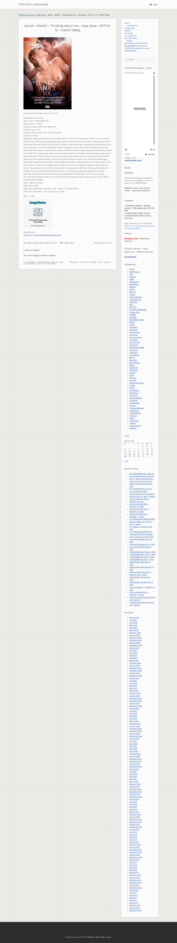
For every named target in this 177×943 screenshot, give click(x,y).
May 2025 (133, 655)
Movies (129, 40)
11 (152, 448)
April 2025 (133, 658)
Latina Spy (133, 352)
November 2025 (135, 640)
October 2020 (134, 794)
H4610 (131, 325)
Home (126, 23)
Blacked (132, 287)
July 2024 (133, 680)
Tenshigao (133, 400)
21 (134, 453)
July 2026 (133, 620)
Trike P (132, 418)
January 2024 (134, 696)
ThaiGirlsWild (134, 403)
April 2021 (133, 779)
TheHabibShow (135, 413)
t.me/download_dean (133, 160)
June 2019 (133, 834)
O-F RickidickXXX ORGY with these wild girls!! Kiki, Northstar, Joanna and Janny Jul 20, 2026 (141, 534)
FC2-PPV (133, 307)
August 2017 (134, 890)
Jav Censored (132, 25)
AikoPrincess (134, 272)
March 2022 (134, 751)
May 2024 (133, 685)
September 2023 (135, 706)
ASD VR (132, 277)
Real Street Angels (136, 383)
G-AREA (132, 314)
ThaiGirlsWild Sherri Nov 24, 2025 (142, 552)
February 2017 (135, 905)
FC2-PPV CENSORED (137, 309)
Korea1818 (133, 350)
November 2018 (135, 852)
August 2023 (134, 708)
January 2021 (134, 786)
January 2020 (134, 817)
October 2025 (134, 643)
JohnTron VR (134, 342)
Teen (55, 243)
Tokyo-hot (133, 415)
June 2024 (133, 683)
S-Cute (132, 388)
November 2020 (135, 791)
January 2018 (134, 877)
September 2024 (135, 675)
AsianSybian (134, 282)
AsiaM (131, 279)
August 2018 (134, 860)
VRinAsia (132, 428)
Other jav (132, 378)
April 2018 (133, 870)
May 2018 (133, 867)
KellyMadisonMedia (136, 347)
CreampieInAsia (135, 297)
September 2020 (135, 797)
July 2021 (133, 771)
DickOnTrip (133, 302)
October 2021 (134, 764)
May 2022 (133, 746)
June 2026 (133, 622)
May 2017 (133, 897)
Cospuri (132, 294)
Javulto (108, 937)
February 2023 (135, 723)
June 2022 (133, 744)
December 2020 (135, 789)
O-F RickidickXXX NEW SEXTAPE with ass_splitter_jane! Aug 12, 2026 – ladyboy (142, 521)
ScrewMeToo (134, 390)
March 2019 (134, 842)
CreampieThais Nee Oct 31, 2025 (142, 544)
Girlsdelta (133, 317)
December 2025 (135, 638)
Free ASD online (130, 38)
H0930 (131, 322)
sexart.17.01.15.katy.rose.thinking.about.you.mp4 (42, 235)
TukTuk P (133, 423)
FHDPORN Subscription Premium (137, 48)
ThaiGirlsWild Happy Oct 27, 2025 (142, 554)
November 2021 (135, 761)
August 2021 (134, 769)
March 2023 (134, 721)
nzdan (131, 375)
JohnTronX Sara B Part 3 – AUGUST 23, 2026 (139, 510)
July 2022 (133, 741)
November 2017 (135, 882)
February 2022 (135, 754)
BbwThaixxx (134, 284)
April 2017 (133, 900)
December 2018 (135, 850)
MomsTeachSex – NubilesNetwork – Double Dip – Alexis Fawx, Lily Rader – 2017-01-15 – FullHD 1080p (43, 263)
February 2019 (135, 844)
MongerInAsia (134, 362)
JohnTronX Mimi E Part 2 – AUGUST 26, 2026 (139, 500)
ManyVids (133, 360)
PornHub (132, 380)
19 (125, 453)
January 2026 (134, 635)
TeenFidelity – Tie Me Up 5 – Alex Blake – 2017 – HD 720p (89, 262)
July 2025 (133, 650)
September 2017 (135, 887)
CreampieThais (135, 299)
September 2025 (135, 645)
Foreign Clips (41, 15)
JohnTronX (133, 345)
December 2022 (135, 728)
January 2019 (134, 847)
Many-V (132, 357)
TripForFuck (134, 420)
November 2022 (135, 731)
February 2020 (135, 814)
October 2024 (134, 673)
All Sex (29, 243)
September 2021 (135, 766)
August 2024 (134, 678)
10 (147, 448)
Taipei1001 (133, 395)
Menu (155, 4)
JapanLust (133, 330)
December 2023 (135, 698)
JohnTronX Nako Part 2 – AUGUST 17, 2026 (139, 593)
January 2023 (134, 726)
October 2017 (134, 885)
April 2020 (133, 809)
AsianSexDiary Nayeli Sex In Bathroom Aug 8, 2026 (140, 573)
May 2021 (133, 776)
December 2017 (135, 880)
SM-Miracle (133, 393)
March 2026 (134, 630)
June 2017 (133, 895)
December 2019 (135, 819)
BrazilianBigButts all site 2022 (135, 45)
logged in (36, 255)
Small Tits (48, 243)
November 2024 (135, 670)
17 (147, 451)
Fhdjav (102, 937)
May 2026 (133, 625)
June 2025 (133, 653)
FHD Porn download (33, 4)
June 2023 (133, 713)
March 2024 (134, 691)
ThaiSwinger (134, 410)
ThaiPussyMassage (136, 408)
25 (152, 453)
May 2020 (133, 807)
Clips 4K (127, 30)
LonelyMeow (134, 355)
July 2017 (133, 892)
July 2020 (133, 802)
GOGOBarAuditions (136, 319)
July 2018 (133, 862)
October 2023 (134, 703)
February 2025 (135, 663)
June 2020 (133, 804)
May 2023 (133, 716)
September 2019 (135, 827)
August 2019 (134, 829)
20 (130, 453)
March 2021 (134, 781)
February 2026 (135, 632)
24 (147, 453)
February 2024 (135, 693)
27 (130, 456)
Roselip (132, 385)
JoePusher (133, 340)
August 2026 (134, 617)
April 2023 (133, 718)
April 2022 (133, 749)
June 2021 (133, 774)
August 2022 (134, 738)
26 (125, 456)
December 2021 (135, 759)
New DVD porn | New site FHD (136, 43)
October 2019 (134, 824)
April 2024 (133, 688)
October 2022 (134, 733)
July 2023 (133, 711)
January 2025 (134, 665)
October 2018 (134, 855)
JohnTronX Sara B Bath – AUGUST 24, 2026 (139, 505)
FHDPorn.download (26, 15)
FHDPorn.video (93, 937)
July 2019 (133, 832)
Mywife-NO (133, 367)
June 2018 (133, 865)
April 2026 (133, 627)
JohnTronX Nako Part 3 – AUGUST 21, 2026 (139, 515)
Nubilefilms (133, 370)
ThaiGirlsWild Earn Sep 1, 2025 (141, 559)
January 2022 (134, 756)
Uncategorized (135, 426)
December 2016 (135, 910)
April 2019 (133, 839)
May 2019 (133, 837)
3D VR (131, 269)
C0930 (131, 289)
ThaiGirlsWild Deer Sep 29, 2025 (141, 557)
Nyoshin (132, 373)
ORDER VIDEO (130, 51)
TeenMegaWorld (135, 398)
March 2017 (134, 903)
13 (130, 451)
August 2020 (134, 799)
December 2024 (135, 668)
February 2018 (135, 875)
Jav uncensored (130, 35)
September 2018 (135, 857)
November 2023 (135, 701)
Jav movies (128, 33)
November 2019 (135, 822)
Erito (131, 304)
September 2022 (135, 736)
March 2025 (134, 660)
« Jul (126, 461)
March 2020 (134, 812)
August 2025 (134, 648)
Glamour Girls (38, 243)
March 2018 (134, 872)
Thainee (132, 405)
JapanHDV (133, 327)
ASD (131, 274)
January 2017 (134, 908)
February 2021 (135, 784)
